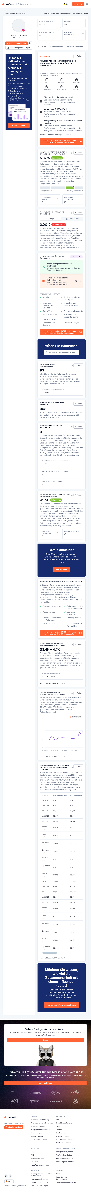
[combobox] (63, 352)
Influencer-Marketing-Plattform (40, 1032)
